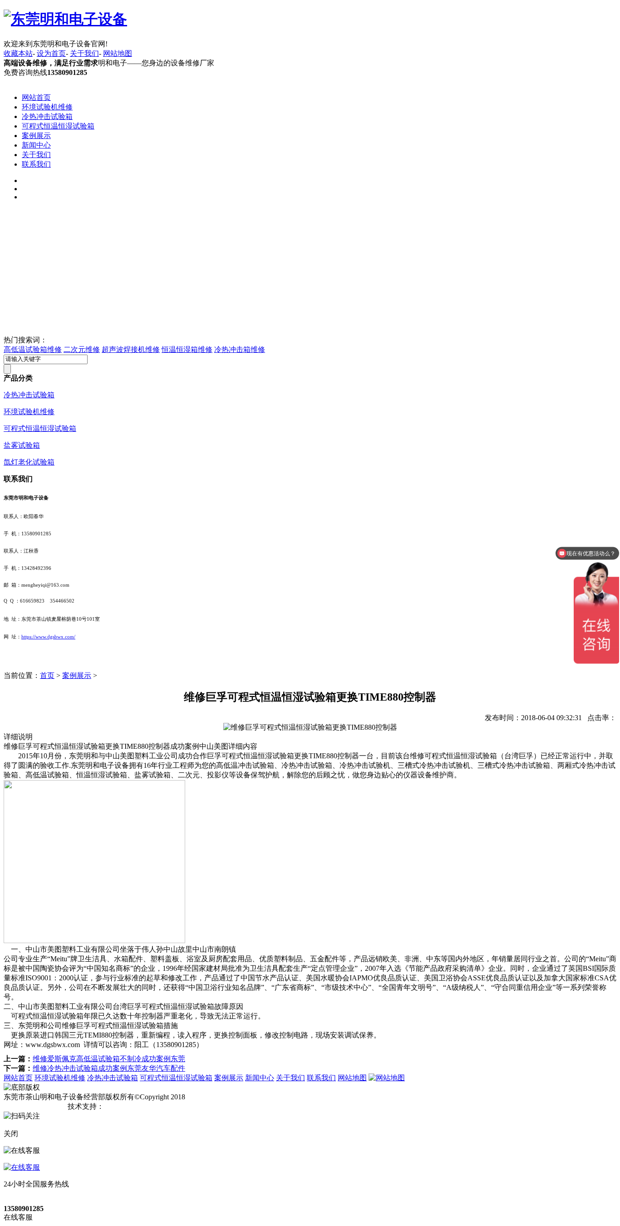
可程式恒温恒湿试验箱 (58, 126)
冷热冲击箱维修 (239, 349)
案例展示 (36, 135)
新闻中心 (36, 145)
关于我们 (84, 53)
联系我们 (36, 164)
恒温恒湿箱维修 (187, 349)
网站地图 (117, 53)
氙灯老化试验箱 (29, 462)
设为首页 (51, 53)
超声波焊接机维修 (131, 349)
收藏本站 (18, 53)
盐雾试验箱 (22, 445)
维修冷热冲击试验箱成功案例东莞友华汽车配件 (109, 1068)
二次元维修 (82, 349)
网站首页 (36, 97)
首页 (47, 675)
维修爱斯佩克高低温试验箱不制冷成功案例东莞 (109, 1059)
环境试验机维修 (47, 107)
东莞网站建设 (126, 1106)
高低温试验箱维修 (33, 349)
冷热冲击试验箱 (47, 116)
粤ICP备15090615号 (35, 1106)
